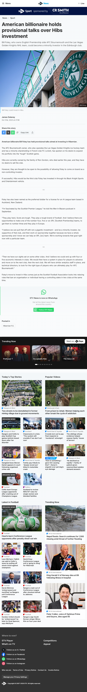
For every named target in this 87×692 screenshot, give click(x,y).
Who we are (6, 670)
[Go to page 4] (42, 364)
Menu (8, 3)
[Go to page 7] (47, 364)
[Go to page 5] (44, 364)
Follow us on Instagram (16, 663)
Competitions (50, 640)
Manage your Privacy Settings (15, 677)
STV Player (7, 640)
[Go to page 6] (46, 364)
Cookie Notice (53, 670)
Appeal (47, 644)
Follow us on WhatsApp (16, 659)
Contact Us (42, 670)
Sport (12, 18)
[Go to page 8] (49, 364)
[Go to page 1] (36, 364)
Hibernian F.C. (8, 326)
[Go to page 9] (51, 364)
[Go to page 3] (40, 364)
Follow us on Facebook (16, 654)
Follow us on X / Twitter (16, 650)
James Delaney (8, 117)
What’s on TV (8, 644)
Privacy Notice (30, 670)
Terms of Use (18, 670)
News (4, 18)
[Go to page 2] (38, 364)
